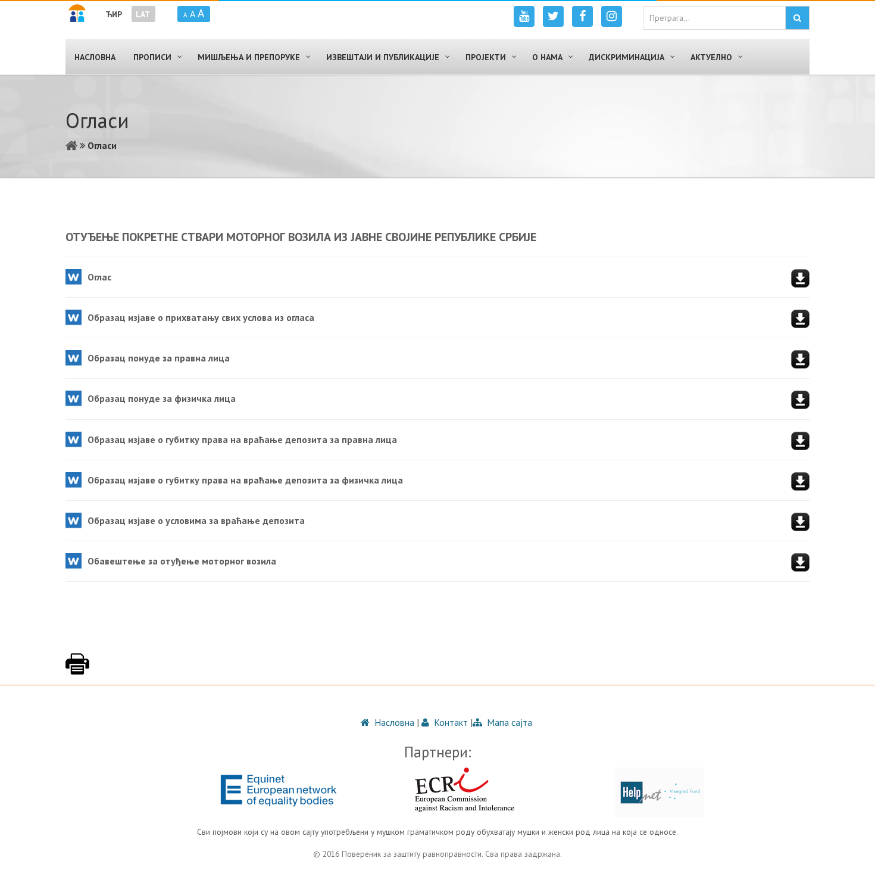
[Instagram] (611, 16)
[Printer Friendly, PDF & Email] (77, 670)
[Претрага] (797, 18)
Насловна (393, 722)
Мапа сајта (508, 722)
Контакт (450, 722)
